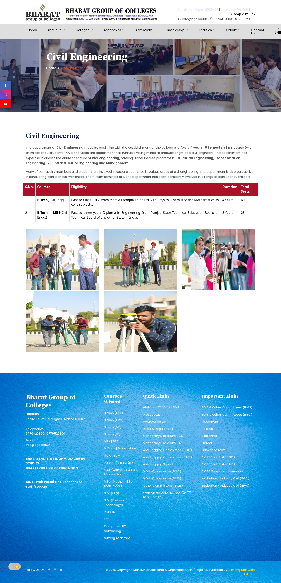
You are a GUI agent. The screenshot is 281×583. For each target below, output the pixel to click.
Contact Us (257, 31)
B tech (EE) (112, 434)
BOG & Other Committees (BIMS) (227, 407)
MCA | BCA (112, 455)
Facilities (205, 29)
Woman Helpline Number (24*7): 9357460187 (167, 494)
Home (32, 29)
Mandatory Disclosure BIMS (163, 443)
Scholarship (176, 29)
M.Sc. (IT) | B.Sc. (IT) (118, 462)
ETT (106, 519)
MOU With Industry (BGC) (162, 471)
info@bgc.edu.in (38, 445)
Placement (210, 421)
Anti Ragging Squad (158, 464)
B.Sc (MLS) (111, 493)
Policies (207, 429)
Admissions (144, 29)
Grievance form (213, 450)
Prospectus (151, 414)
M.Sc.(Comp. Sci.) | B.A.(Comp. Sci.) (121, 472)
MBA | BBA (111, 441)
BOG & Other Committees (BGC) (227, 414)
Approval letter (154, 421)
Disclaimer (209, 436)
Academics (112, 29)
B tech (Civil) (113, 420)
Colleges (82, 29)
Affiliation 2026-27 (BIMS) (162, 407)
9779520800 (55, 433)
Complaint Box (243, 14)
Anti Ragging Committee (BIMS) (167, 457)
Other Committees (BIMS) (163, 485)
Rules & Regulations (158, 429)
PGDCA (109, 512)
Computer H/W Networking (115, 528)
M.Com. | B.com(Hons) (121, 448)
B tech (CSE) (113, 413)
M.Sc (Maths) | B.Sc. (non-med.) (118, 483)
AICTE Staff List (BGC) (218, 457)
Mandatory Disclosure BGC (163, 436)
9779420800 (35, 433)
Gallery (231, 29)
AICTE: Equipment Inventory (222, 471)
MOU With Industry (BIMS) (162, 478)
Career (207, 443)
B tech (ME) (112, 427)
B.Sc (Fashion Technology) (114, 502)
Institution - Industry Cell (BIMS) (226, 485)
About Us (54, 29)
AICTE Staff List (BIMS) (218, 464)
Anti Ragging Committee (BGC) (167, 450)
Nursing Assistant (117, 538)
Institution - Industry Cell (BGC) (226, 478)
